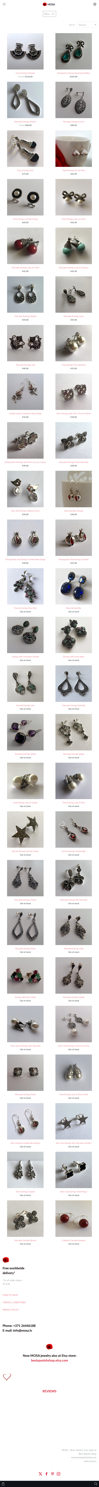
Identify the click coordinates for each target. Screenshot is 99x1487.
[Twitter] (40, 1474)
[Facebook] (46, 1474)
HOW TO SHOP (10, 1295)
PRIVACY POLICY (11, 1309)
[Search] (96, 1484)
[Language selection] (94, 4)
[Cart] (3, 1484)
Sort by (72, 24)
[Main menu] (4, 4)
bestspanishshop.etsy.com (49, 1360)
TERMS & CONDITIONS (14, 1302)
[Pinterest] (52, 1474)
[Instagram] (58, 1474)
